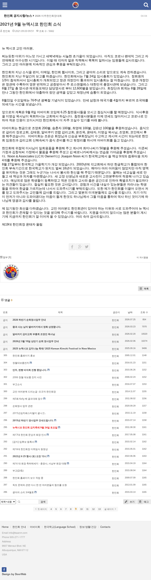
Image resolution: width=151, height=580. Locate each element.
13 (99, 509)
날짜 (130, 312)
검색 (43, 501)
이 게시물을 (142, 257)
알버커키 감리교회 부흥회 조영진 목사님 (34, 334)
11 (87, 509)
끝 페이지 (109, 509)
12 (93, 509)
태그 (146, 501)
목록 (146, 288)
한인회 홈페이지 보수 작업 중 (28, 478)
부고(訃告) (18, 470)
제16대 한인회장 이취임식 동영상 (30, 449)
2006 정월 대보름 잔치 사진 (27, 377)
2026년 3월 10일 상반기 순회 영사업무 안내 (36, 341)
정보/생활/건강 (87, 527)
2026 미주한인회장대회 (48, 16)
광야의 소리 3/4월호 (23, 492)
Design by (14, 574)
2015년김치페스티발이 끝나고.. (29, 413)
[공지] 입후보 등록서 (23, 442)
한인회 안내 (19, 527)
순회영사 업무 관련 (23, 406)
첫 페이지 (42, 509)
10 (81, 509)
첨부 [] (6, 257)
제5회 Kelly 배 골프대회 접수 (28, 398)
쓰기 (131, 501)
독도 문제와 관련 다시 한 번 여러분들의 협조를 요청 (40, 485)
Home (5, 527)
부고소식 (17, 384)
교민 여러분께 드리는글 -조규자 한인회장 (34, 391)
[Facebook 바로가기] (4, 569)
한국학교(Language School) (60, 527)
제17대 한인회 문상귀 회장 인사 (29, 434)
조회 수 (144, 312)
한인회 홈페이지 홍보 (24, 355)
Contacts (105, 527)
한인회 (6, 31)
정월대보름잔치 (21, 363)
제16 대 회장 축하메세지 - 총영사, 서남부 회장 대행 (39, 463)
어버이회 (35, 527)
